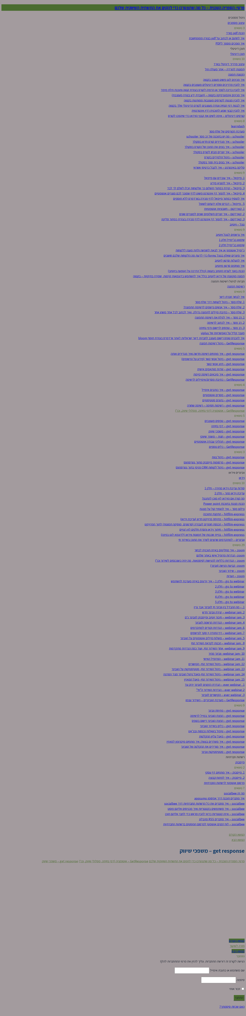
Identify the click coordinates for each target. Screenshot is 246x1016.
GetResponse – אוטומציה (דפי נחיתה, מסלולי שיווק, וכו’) (113, 861)
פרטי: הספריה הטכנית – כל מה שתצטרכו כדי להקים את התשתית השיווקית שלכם (180, 7)
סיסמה (241, 980)
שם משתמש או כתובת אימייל (227, 970)
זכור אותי (235, 989)
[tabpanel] (123, 901)
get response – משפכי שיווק (60, 861)
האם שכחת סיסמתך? (232, 1007)
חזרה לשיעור (237, 946)
